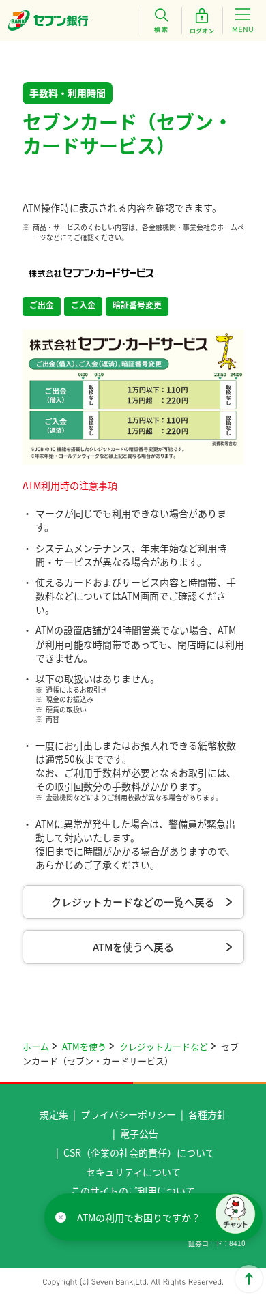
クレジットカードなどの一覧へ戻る (133, 902)
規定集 (54, 1114)
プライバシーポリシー (128, 1114)
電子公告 (139, 1133)
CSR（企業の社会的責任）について (139, 1152)
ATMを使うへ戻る (133, 947)
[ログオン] (201, 20)
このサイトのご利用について (133, 1191)
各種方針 (207, 1114)
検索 (161, 20)
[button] (235, 1213)
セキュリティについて (133, 1171)
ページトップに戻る (249, 1278)
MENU (242, 20)
